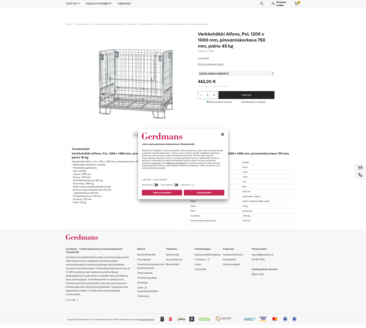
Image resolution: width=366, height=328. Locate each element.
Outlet (197, 264)
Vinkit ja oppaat (231, 264)
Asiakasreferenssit (233, 254)
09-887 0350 (258, 259)
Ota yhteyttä (144, 259)
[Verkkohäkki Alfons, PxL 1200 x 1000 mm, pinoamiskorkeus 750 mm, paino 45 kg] (137, 80)
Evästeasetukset (147, 319)
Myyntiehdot (172, 264)
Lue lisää (203, 58)
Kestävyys (142, 282)
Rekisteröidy (172, 254)
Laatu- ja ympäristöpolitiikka (147, 289)
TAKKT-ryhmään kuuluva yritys (126, 319)
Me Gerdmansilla (146, 254)
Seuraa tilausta (174, 259)
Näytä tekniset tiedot (211, 64)
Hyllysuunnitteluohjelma (207, 254)
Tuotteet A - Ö (202, 259)
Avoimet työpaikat (147, 277)
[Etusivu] (82, 240)
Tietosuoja (143, 296)
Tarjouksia (124, 3)
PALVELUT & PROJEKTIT (99, 3)
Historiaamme (144, 272)
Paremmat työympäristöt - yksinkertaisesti (151, 266)
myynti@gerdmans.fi (262, 254)
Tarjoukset (200, 269)
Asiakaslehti (229, 259)
